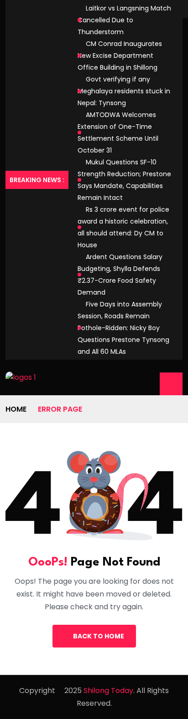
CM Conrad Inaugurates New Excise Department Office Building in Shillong (120, 55)
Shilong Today (108, 690)
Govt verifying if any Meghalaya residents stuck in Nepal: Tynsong (124, 91)
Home (15, 409)
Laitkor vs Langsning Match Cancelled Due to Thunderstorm (124, 20)
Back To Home (98, 636)
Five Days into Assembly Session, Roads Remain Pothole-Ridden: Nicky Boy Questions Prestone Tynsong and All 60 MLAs (123, 328)
